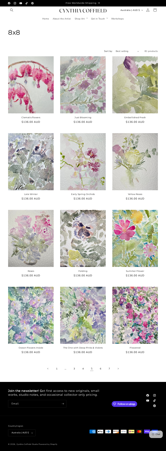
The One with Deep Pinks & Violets (83, 347)
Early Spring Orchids (83, 194)
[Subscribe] (62, 404)
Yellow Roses (135, 194)
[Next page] (118, 368)
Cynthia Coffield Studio (27, 444)
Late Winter (31, 194)
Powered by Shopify (48, 444)
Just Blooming (83, 117)
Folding (82, 271)
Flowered (135, 347)
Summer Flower (135, 271)
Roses (31, 271)
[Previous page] (48, 368)
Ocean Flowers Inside (31, 347)
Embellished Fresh (135, 117)
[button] (11, 10)
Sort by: (108, 51)
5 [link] (92, 368)
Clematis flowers (30, 117)
